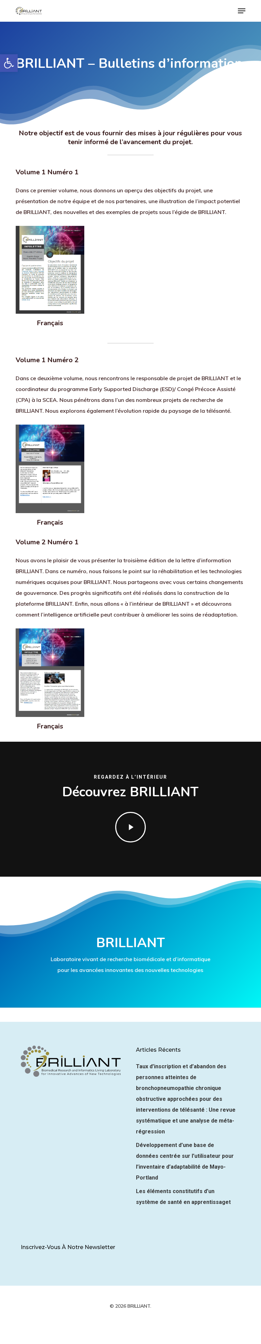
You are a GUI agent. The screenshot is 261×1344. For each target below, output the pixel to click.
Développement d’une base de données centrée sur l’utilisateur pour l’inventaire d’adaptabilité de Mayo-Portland (185, 1161)
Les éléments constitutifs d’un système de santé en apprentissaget (183, 1196)
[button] (9, 63)
